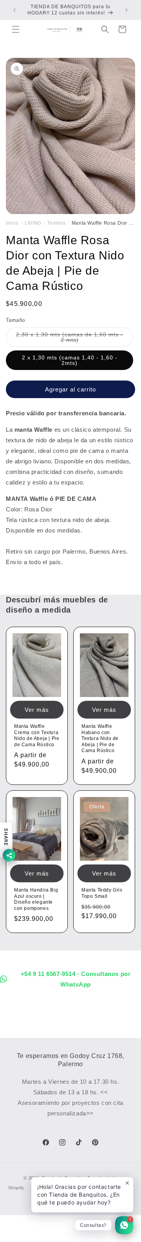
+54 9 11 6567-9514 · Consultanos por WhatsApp (76, 979)
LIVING (33, 223)
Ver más (37, 709)
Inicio (12, 223)
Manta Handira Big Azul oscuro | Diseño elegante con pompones (36, 899)
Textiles (56, 223)
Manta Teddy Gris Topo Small (102, 893)
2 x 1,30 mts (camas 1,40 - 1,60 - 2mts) (70, 360)
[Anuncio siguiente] (126, 10)
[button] (15, 29)
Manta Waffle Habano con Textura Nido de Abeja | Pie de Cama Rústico (100, 738)
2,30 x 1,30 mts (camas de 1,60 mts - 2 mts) (69, 339)
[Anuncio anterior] (14, 10)
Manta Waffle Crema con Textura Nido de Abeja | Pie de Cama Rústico (36, 735)
